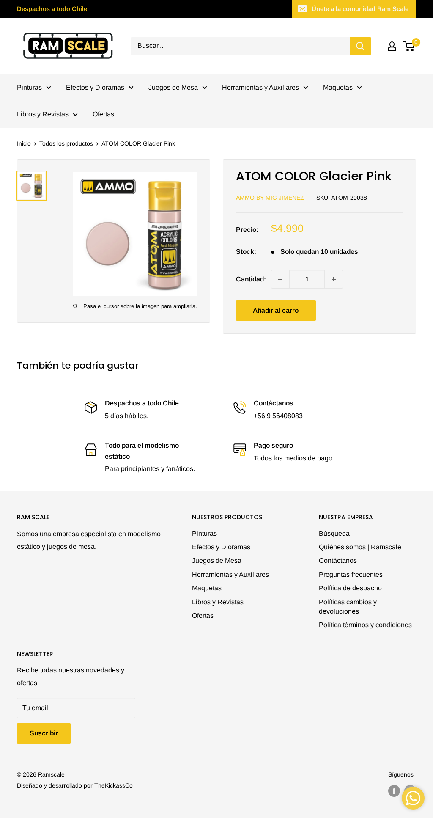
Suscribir (44, 733)
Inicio (24, 143)
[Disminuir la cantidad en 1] (280, 279)
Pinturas (29, 87)
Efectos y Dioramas (95, 87)
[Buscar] (360, 46)
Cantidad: (251, 279)
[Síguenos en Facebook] (394, 791)
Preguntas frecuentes (351, 574)
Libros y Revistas (43, 114)
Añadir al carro (276, 310)
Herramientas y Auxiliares (260, 87)
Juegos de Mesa (173, 87)
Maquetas (338, 87)
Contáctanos (338, 560)
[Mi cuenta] (392, 46)
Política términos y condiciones (365, 624)
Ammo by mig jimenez (270, 197)
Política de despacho (350, 588)
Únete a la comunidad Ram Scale (360, 8)
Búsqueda (334, 533)
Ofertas (103, 114)
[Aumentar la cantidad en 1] (334, 279)
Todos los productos (66, 143)
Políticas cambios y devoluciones (348, 606)
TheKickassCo (113, 785)
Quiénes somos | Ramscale (360, 547)
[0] (409, 46)
